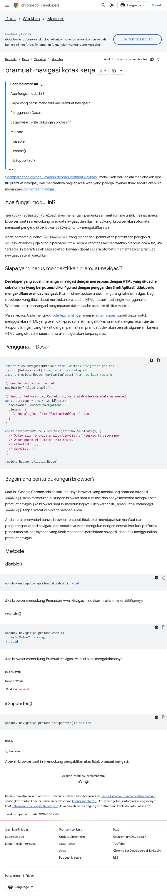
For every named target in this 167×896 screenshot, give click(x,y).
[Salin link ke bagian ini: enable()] (25, 614)
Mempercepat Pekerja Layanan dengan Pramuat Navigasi (51, 177)
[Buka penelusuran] (103, 5)
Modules (55, 19)
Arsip (62, 851)
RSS (115, 857)
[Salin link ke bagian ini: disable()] (26, 564)
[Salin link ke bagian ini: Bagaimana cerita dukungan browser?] (99, 479)
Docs (10, 19)
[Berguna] (152, 59)
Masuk (157, 5)
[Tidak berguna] (158, 59)
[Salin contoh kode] (158, 360)
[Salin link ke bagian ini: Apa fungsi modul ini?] (59, 202)
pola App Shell (63, 315)
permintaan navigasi (39, 189)
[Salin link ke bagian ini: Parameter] (25, 671)
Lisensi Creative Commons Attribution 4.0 (128, 796)
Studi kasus (67, 844)
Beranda (11, 59)
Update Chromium (72, 837)
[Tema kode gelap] (151, 360)
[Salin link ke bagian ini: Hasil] (17, 739)
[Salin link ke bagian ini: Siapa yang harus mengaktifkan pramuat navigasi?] (126, 269)
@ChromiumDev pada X (130, 837)
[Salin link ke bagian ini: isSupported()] (36, 704)
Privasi (30, 875)
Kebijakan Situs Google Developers (35, 806)
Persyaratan (13, 875)
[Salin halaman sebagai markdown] (114, 70)
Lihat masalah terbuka (20, 844)
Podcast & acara (70, 857)
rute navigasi (106, 315)
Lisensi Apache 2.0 (84, 801)
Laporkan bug (14, 837)
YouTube (119, 844)
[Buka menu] (7, 5)
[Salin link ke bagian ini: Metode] (28, 551)
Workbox (31, 19)
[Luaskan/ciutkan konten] (41, 85)
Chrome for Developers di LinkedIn (137, 851)
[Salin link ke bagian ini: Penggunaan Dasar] (54, 347)
